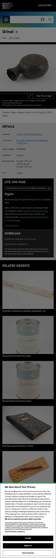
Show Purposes (28, 553)
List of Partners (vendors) (15, 532)
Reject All (28, 546)
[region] (28, 520)
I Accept (28, 538)
